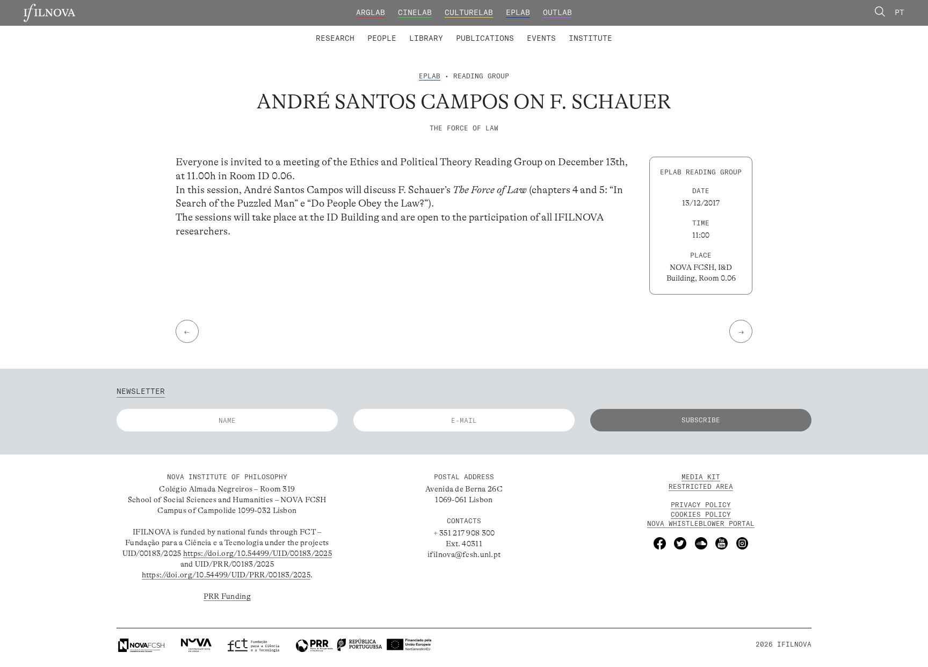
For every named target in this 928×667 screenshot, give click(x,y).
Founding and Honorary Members (550, 31)
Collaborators (437, 31)
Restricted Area (701, 486)
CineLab (415, 12)
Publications (485, 38)
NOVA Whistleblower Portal (701, 523)
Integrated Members (351, 31)
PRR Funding (227, 596)
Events (541, 38)
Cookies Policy (701, 514)
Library (426, 38)
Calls (633, 31)
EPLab (518, 12)
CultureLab (469, 12)
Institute (590, 38)
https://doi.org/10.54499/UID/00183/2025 (257, 553)
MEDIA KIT (701, 477)
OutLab (557, 12)
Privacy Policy (701, 505)
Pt (899, 12)
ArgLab (370, 12)
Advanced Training (569, 31)
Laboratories (311, 31)
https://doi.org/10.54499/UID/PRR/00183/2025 (226, 574)
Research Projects (393, 31)
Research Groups (481, 31)
